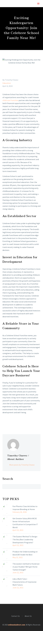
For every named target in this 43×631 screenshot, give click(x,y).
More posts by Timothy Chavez (22, 465)
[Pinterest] (11, 422)
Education (7, 83)
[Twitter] (7, 422)
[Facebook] (4, 422)
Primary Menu (38, 3)
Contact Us (15, 616)
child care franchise (10, 100)
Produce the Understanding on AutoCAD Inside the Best (25, 553)
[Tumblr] (14, 422)
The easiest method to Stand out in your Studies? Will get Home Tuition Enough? (26, 567)
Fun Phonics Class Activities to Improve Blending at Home (25, 507)
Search (37, 486)
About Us (28, 616)
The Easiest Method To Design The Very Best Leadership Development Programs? (25, 539)
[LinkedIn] (18, 422)
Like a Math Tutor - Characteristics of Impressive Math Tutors (24, 582)
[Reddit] (21, 422)
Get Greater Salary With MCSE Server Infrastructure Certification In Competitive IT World (25, 523)
